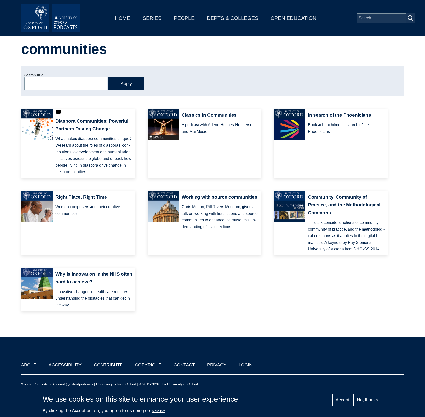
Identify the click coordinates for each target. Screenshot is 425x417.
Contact (184, 364)
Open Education (293, 18)
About (28, 364)
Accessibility (65, 364)
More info (158, 411)
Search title (33, 75)
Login (245, 364)
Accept (342, 400)
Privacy (216, 364)
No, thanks (367, 400)
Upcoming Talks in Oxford (116, 384)
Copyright (148, 364)
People (184, 18)
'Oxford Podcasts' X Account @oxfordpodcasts (57, 384)
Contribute (108, 364)
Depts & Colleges (232, 18)
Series (152, 18)
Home (122, 18)
